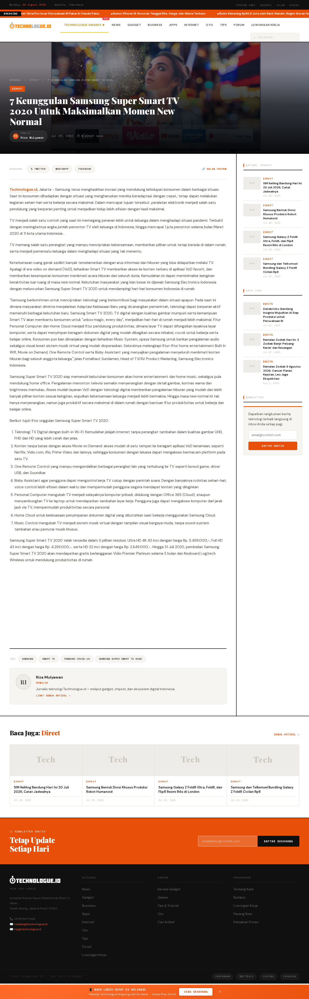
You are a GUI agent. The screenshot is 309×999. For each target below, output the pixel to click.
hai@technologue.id (27, 929)
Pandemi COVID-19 (77, 659)
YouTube (268, 976)
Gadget (134, 25)
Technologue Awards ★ (84, 25)
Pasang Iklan (242, 914)
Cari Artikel (166, 922)
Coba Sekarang (196, 992)
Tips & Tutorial (168, 906)
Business (155, 25)
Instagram (222, 976)
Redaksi (266, 5)
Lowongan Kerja (265, 25)
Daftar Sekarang (278, 841)
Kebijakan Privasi (246, 922)
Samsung (27, 659)
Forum (239, 25)
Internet (191, 25)
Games (163, 897)
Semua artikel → (286, 734)
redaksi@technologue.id (30, 924)
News (116, 25)
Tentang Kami (245, 5)
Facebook (84, 169)
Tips (223, 25)
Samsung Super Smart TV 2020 (120, 659)
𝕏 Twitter (38, 169)
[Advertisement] (118, 605)
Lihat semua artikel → (53, 695)
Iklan (280, 5)
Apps (173, 25)
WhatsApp (62, 169)
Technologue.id (23, 189)
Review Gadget (169, 889)
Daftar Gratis (273, 446)
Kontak (294, 5)
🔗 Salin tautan (214, 169)
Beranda (15, 80)
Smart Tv (48, 659)
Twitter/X (246, 976)
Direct (34, 80)
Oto (209, 25)
